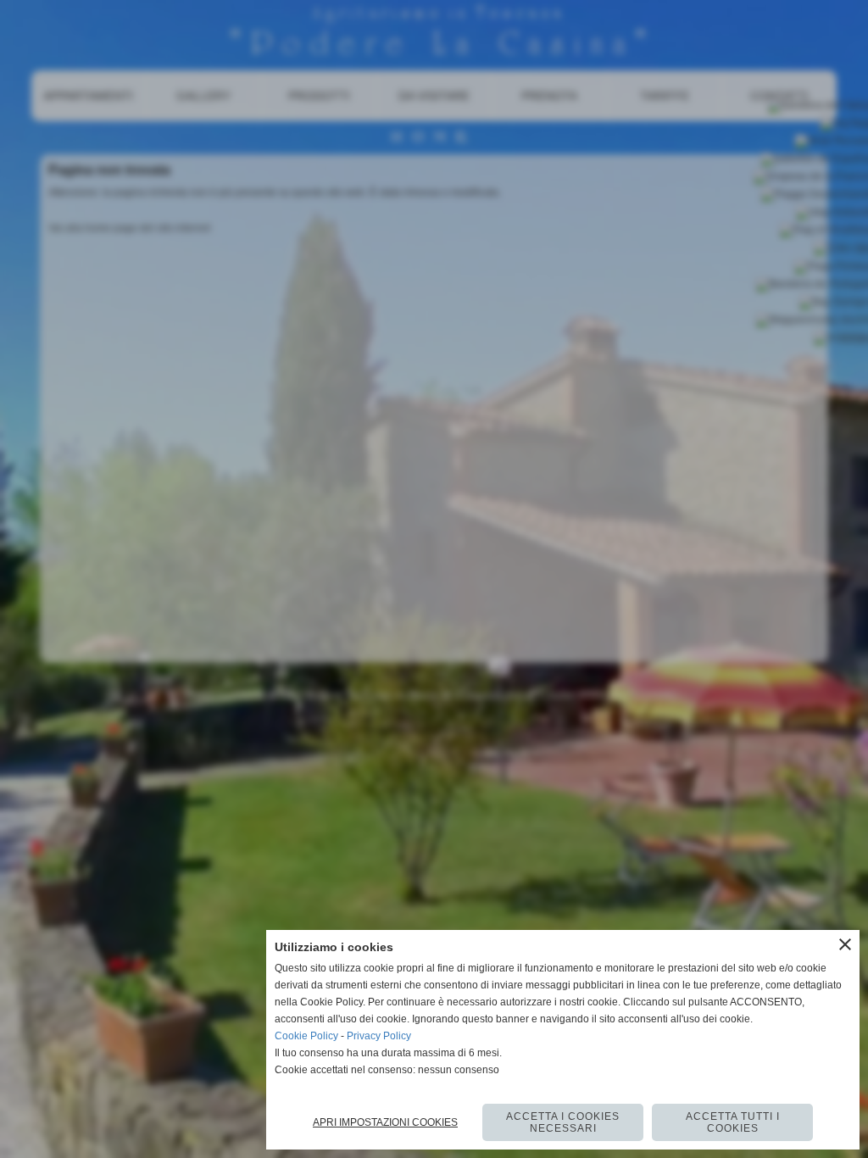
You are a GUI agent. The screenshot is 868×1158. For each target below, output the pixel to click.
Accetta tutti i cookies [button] (733, 1122)
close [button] (845, 944)
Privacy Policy (379, 1036)
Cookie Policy (306, 1036)
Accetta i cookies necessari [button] (563, 1122)
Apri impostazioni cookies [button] (385, 1122)
